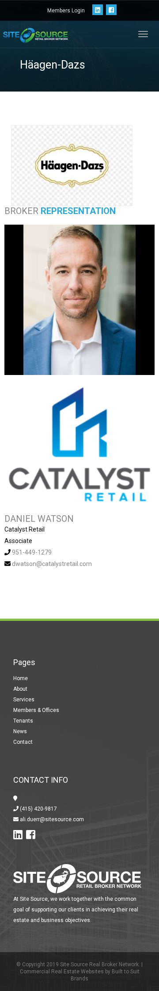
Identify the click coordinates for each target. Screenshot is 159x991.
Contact (23, 742)
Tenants (23, 721)
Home (20, 678)
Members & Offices (36, 710)
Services (23, 699)
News (20, 731)
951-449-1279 (32, 552)
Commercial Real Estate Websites (62, 971)
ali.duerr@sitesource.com (51, 819)
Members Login (66, 11)
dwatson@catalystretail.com (52, 563)
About (20, 689)
